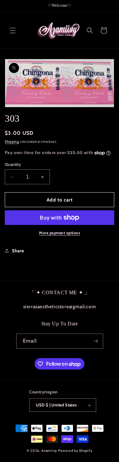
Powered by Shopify (75, 450)
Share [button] (18, 251)
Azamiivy (49, 450)
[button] (13, 30)
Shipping (12, 141)
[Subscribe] (96, 341)
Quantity (13, 164)
